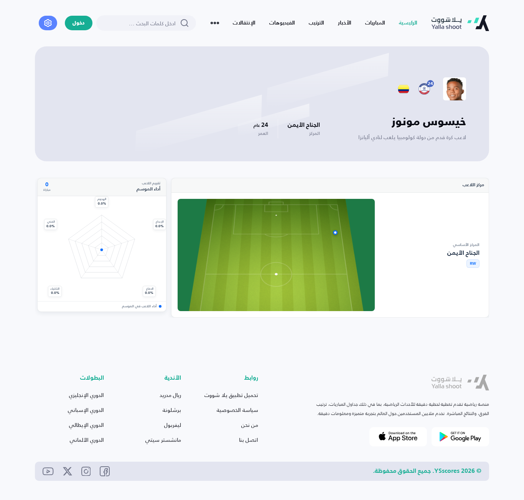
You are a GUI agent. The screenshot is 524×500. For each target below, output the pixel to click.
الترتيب (316, 23)
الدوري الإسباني (86, 410)
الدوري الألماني (87, 439)
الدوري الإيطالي (86, 425)
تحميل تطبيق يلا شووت (231, 395)
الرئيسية (408, 23)
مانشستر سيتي (163, 439)
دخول (79, 23)
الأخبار (344, 23)
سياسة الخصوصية (237, 410)
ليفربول (172, 425)
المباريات (375, 23)
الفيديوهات (282, 23)
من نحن (249, 425)
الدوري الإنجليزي (86, 395)
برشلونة (172, 410)
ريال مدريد (170, 395)
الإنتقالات (244, 23)
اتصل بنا (248, 439)
